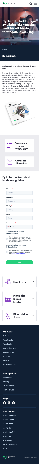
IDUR (5, 449)
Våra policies (8, 377)
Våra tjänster (8, 340)
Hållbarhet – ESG (10, 365)
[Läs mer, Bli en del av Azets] (33, 315)
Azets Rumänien (9, 432)
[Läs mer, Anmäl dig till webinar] (30, 162)
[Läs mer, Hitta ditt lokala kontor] (33, 298)
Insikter (6, 361)
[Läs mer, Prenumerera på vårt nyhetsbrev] (30, 146)
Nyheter (6, 357)
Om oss (6, 336)
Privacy (6, 382)
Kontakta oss (8, 352)
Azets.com (7, 440)
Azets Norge (8, 428)
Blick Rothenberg (10, 444)
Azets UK (7, 436)
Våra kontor (8, 344)
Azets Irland (8, 424)
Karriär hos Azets (10, 348)
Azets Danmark (9, 416)
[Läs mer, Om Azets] (33, 282)
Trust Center (8, 386)
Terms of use (8, 390)
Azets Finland (8, 420)
